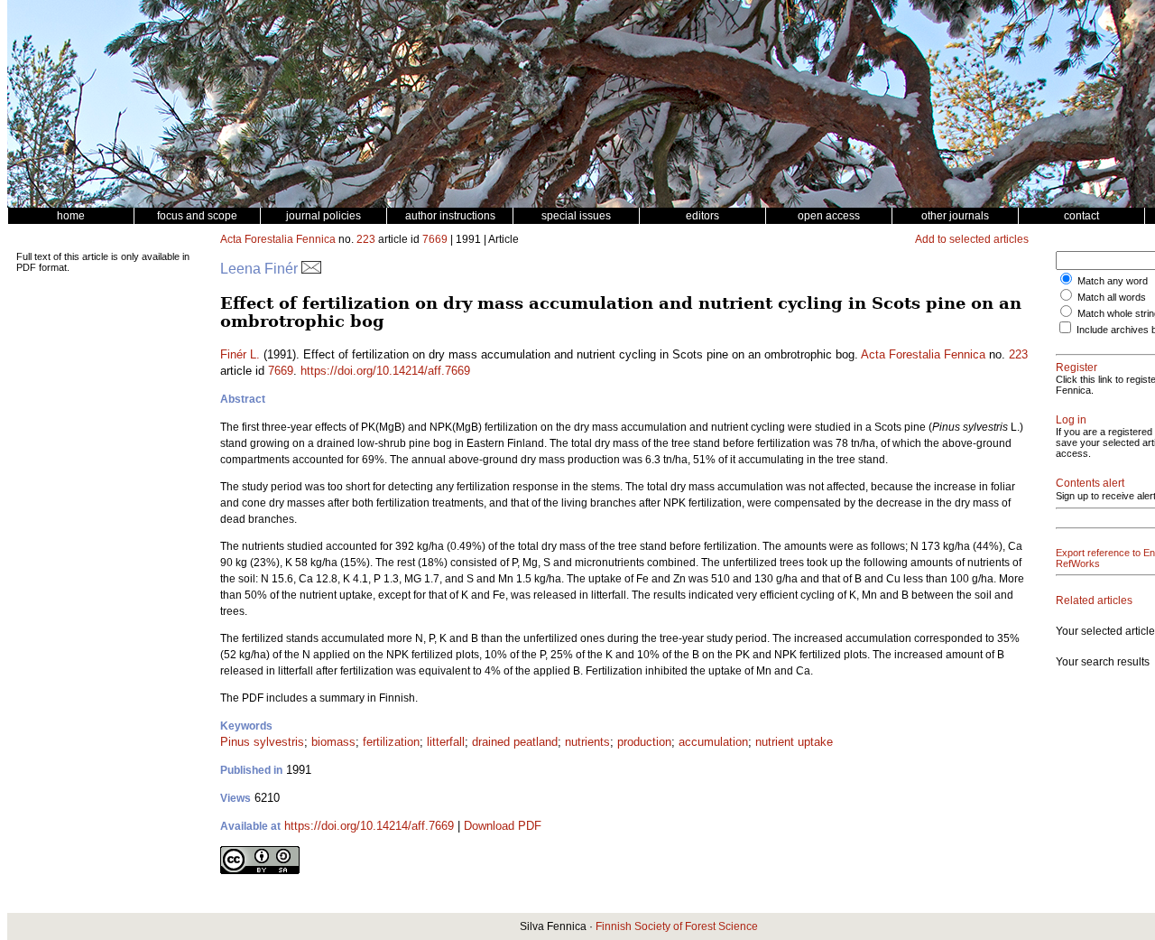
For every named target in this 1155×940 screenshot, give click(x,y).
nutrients (587, 742)
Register (1076, 367)
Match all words (1111, 297)
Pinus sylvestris (262, 742)
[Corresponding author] (311, 268)
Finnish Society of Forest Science (677, 926)
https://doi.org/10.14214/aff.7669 (385, 370)
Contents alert (1090, 483)
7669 (435, 239)
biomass (333, 742)
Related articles (1094, 600)
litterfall (446, 742)
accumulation (713, 742)
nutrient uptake (794, 742)
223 (365, 239)
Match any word (1112, 280)
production (644, 742)
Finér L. (240, 354)
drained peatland (515, 742)
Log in (1071, 420)
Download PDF (502, 826)
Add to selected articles (972, 239)
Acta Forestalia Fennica (278, 239)
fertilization (391, 742)
